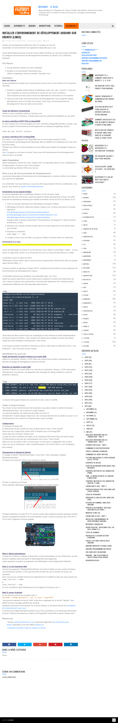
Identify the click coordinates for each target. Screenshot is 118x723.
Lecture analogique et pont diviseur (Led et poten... (100, 458)
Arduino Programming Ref (92, 60)
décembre (90, 409)
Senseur (86, 319)
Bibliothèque (87, 205)
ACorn (85, 194)
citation (86, 209)
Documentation (88, 217)
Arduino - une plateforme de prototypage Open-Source (97, 556)
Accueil (7, 25)
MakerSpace (87, 256)
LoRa (84, 248)
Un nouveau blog (92, 560)
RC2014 (85, 307)
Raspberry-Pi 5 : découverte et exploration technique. (105, 148)
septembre (90, 419)
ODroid (85, 283)
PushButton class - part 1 (96, 445)
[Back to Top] (114, 720)
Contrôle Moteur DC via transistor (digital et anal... (100, 482)
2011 (86, 406)
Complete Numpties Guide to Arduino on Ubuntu (27, 628)
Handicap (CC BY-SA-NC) (90, 229)
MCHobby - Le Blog (48, 7)
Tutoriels (58, 25)
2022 (87, 370)
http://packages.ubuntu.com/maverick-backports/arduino (28, 217)
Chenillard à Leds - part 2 (96, 486)
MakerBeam (87, 252)
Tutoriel (86, 342)
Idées (85, 233)
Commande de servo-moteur (97, 454)
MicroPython (44, 25)
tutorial (86, 338)
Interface (86, 241)
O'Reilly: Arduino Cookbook (96, 451)
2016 (86, 390)
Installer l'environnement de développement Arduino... (97, 520)
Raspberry (86, 299)
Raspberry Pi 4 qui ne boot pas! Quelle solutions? (104, 179)
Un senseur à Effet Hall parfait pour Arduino (105, 87)
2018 (86, 383)
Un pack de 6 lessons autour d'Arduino (97, 536)
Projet (85, 291)
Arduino (32, 25)
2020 (87, 377)
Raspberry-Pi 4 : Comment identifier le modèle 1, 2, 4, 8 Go (104, 78)
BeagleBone (87, 201)
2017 (86, 386)
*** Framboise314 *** (90, 49)
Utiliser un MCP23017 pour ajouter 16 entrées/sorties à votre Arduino (104, 110)
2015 (86, 393)
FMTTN (85, 225)
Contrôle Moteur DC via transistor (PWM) (100, 472)
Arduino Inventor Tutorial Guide (99, 546)
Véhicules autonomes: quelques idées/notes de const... (98, 508)
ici (6, 152)
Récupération (87, 311)
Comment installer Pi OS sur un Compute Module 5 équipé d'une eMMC (105, 122)
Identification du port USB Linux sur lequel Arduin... (100, 490)
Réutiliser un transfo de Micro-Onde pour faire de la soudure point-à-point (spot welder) (98, 135)
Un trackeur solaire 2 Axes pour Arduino (104, 157)
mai (87, 432)
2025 (87, 360)
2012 (86, 403)
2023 (87, 367)
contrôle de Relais (93, 462)
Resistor (85, 63)
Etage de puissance (93, 494)
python (85, 295)
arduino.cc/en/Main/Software (32, 186)
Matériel (86, 264)
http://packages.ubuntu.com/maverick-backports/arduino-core (33, 215)
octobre (90, 415)
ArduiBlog (86, 52)
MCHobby (11, 720)
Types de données (92, 532)
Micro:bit (86, 272)
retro (85, 315)
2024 (87, 363)
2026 (87, 357)
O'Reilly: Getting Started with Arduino (98, 541)
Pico (84, 287)
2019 (86, 380)
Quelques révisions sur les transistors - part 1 (96, 441)
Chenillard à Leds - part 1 (96, 516)
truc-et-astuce (88, 334)
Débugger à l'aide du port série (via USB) (100, 498)
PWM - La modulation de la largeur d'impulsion (100, 477)
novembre (90, 412)
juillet (89, 425)
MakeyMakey (87, 260)
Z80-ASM (86, 346)
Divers (48, 41)
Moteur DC (87, 280)
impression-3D (88, 237)
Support (86, 330)
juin (88, 428)
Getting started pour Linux (24, 622)
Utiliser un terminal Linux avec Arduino (98, 503)
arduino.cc (39, 625)
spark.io (86, 326)
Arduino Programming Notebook (94, 58)
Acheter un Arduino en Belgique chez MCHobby (100, 467)
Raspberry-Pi (87, 303)
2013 (86, 399)
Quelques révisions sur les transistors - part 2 (96, 435)
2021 (86, 373)
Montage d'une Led (93, 513)
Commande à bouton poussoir (97, 448)
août (88, 422)
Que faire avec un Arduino (96, 552)
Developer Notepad (89, 55)
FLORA (85, 221)
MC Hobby (86, 268)
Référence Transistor (94, 524)
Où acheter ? (71, 25)
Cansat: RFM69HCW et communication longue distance (104, 99)
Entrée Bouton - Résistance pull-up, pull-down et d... (100, 528)
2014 (86, 396)
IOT (84, 244)
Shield (85, 322)
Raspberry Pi (19, 25)
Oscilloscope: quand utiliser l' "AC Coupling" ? (105, 169)
